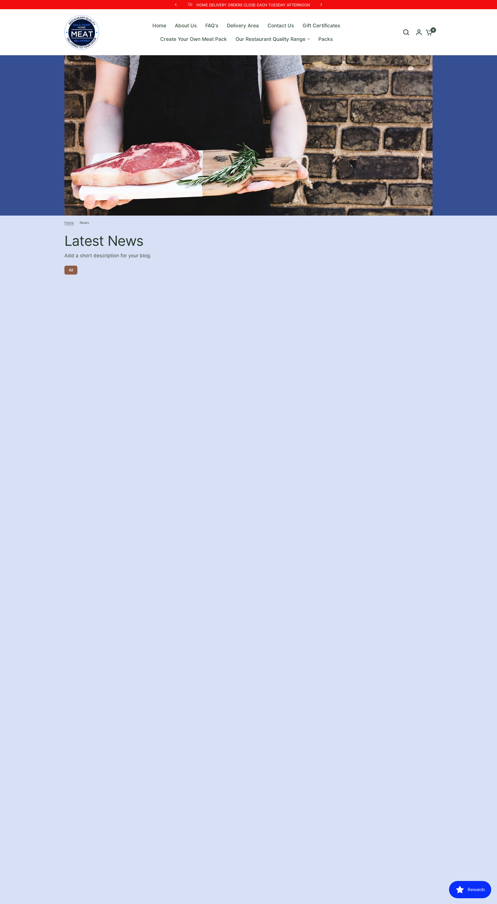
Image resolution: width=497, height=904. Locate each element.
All (71, 270)
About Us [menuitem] (186, 25)
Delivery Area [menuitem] (243, 25)
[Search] (406, 32)
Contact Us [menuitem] (280, 25)
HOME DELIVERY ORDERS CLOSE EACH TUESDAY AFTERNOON (253, 5)
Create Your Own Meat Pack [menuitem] (193, 39)
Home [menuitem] (159, 25)
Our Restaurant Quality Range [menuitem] (270, 39)
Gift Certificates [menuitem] (321, 25)
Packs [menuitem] (325, 39)
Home (69, 222)
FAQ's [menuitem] (211, 25)
